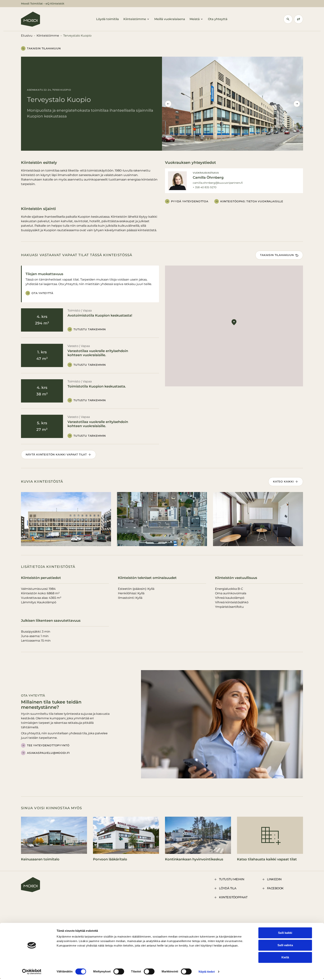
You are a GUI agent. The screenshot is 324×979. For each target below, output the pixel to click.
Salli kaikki (285, 932)
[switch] (118, 971)
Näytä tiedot (206, 971)
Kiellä (285, 957)
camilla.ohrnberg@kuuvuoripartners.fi (218, 182)
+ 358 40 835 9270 (204, 187)
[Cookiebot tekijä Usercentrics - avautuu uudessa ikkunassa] (31, 971)
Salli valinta (285, 945)
